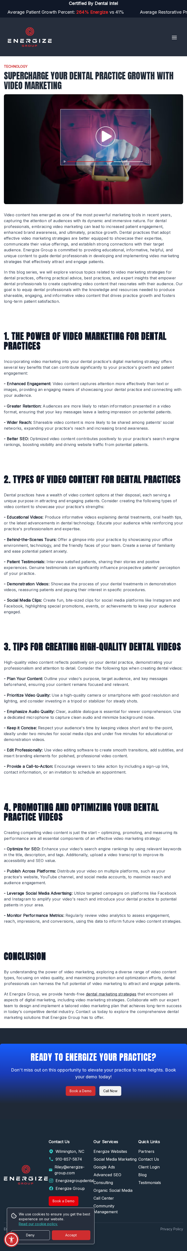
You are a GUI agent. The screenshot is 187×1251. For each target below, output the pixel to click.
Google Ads (104, 1167)
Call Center (104, 1198)
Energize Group (70, 1188)
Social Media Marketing (115, 1159)
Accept (71, 1235)
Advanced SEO (107, 1174)
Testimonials (149, 1182)
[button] (11, 1239)
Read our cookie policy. (38, 1224)
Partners (146, 1151)
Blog (142, 1174)
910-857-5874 (69, 1159)
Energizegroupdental (75, 1180)
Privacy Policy (171, 1229)
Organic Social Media (113, 1190)
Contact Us (148, 1159)
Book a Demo (81, 1091)
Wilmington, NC (70, 1151)
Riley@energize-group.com (69, 1170)
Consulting (103, 1182)
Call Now (110, 1091)
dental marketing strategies (111, 994)
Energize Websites (110, 1151)
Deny (30, 1235)
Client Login (149, 1167)
